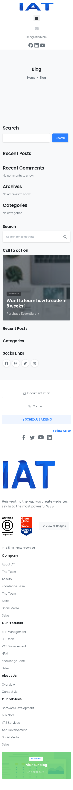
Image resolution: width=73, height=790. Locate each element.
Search (11, 128)
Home (31, 77)
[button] (37, 18)
